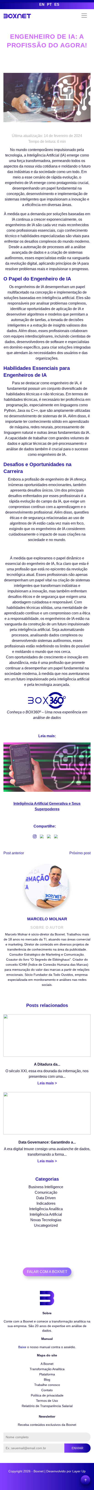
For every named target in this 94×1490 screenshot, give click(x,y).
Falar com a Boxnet (47, 1272)
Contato (47, 1390)
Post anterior (13, 853)
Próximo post (80, 853)
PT (49, 4)
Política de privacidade (47, 1395)
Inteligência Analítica (46, 1209)
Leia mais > (47, 1083)
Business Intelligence (46, 1187)
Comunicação (46, 1192)
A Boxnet (47, 1364)
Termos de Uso (47, 1400)
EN (41, 4)
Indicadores (46, 1203)
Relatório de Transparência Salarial (47, 1406)
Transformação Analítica (47, 1369)
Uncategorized (46, 1225)
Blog (47, 1379)
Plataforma (47, 1374)
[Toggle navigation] (84, 15)
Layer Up (79, 1471)
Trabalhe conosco (47, 1385)
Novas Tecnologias (45, 1220)
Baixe (22, 1347)
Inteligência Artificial (46, 1214)
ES (56, 4)
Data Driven (46, 1198)
